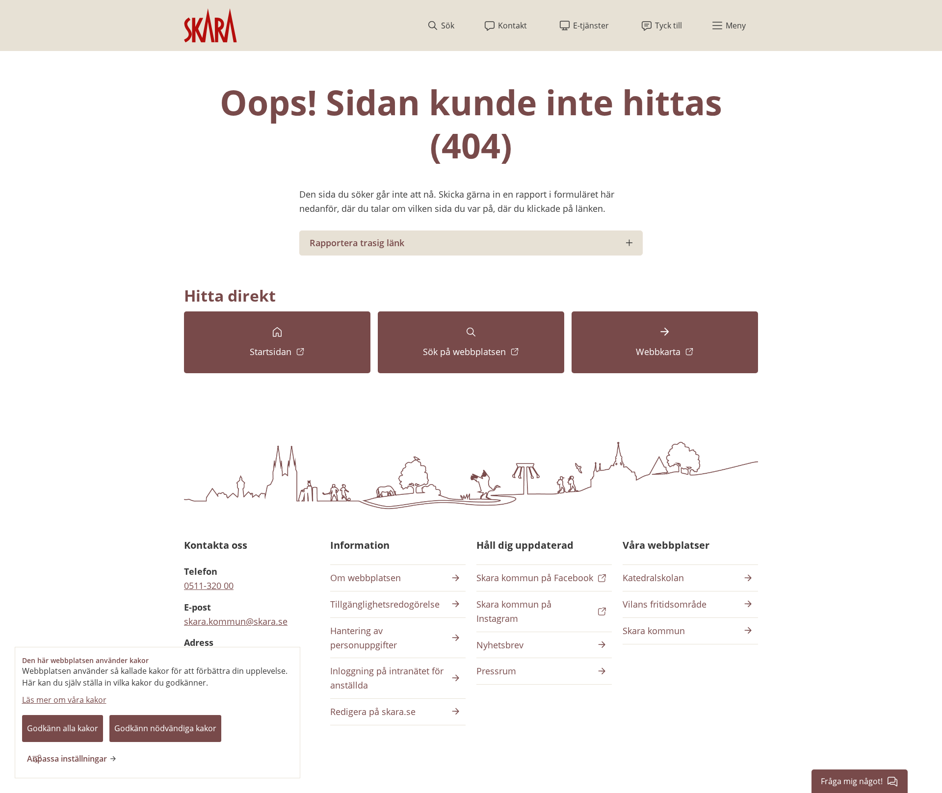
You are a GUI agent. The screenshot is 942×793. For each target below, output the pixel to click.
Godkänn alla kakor (62, 728)
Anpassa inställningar (67, 758)
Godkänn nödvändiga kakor (165, 728)
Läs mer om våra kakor (64, 699)
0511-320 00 (209, 585)
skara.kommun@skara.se (236, 621)
